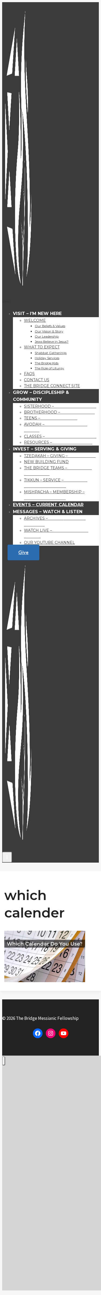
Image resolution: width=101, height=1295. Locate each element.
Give (23, 552)
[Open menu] (7, 857)
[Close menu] (3, 1060)
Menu (6, 301)
